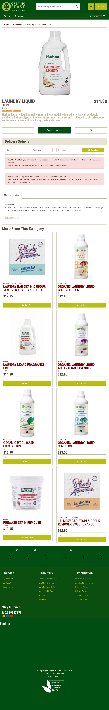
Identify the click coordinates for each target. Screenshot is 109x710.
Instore (42, 595)
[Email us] (4, 616)
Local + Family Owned (48, 579)
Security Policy (81, 595)
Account (20, 16)
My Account (8, 579)
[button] (91, 130)
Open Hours (8, 587)
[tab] (12, 195)
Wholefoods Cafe (47, 587)
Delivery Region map (33, 165)
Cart (9, 16)
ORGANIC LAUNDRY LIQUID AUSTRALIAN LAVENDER (76, 366)
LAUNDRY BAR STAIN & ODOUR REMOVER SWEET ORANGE (79, 522)
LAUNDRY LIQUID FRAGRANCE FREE (23, 366)
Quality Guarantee (83, 579)
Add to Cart (56, 130)
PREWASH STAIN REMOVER (22, 523)
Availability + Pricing (84, 583)
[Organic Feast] (13, 6)
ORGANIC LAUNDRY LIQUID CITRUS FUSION (76, 288)
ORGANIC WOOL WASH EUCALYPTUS (18, 444)
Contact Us (7, 583)
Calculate (94, 150)
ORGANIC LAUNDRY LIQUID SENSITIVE (76, 444)
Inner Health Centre (47, 591)
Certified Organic (46, 583)
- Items (101, 6)
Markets (42, 599)
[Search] (77, 6)
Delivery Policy (81, 587)
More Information (11, 195)
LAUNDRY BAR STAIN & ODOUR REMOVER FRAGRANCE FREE (24, 288)
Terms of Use (81, 599)
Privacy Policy (81, 591)
